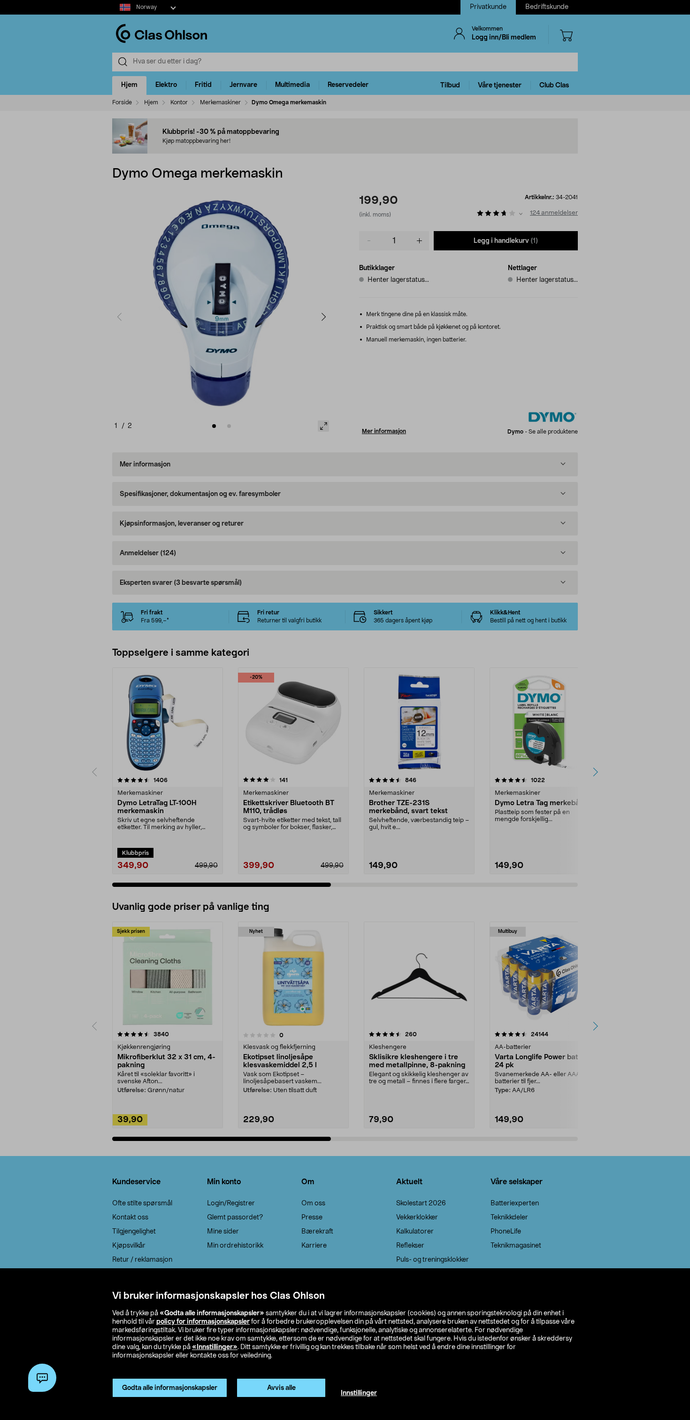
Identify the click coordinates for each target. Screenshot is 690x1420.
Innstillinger (359, 1393)
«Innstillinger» (215, 1347)
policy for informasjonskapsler (203, 1322)
